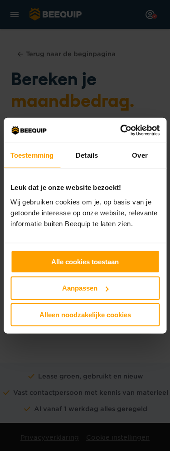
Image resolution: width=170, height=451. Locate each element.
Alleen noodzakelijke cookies (85, 315)
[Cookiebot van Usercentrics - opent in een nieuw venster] (121, 130)
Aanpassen (79, 288)
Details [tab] (87, 155)
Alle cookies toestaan (85, 261)
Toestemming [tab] (31, 155)
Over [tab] (139, 155)
